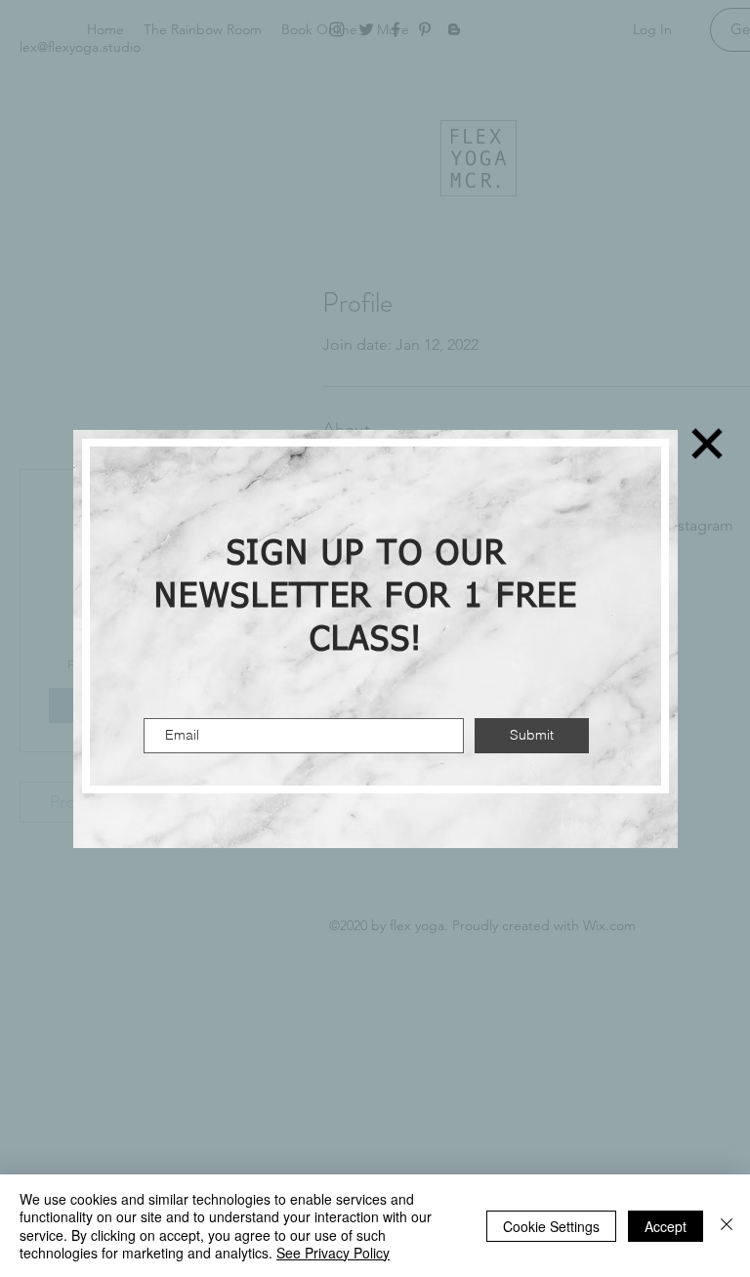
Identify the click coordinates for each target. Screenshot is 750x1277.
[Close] (726, 1225)
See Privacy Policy (333, 1252)
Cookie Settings (551, 1226)
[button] (707, 443)
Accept (666, 1226)
